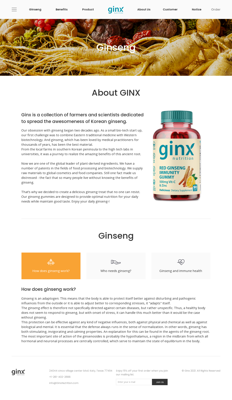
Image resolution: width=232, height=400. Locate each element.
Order (215, 9)
